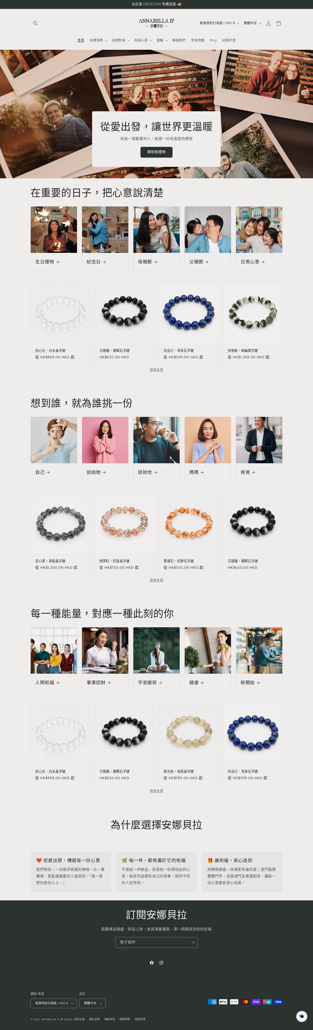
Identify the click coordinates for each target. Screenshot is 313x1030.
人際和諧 (44, 683)
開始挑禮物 (156, 152)
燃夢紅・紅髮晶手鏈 (114, 561)
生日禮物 (44, 262)
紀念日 (94, 262)
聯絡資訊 (109, 1019)
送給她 (94, 472)
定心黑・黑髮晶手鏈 (50, 561)
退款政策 (140, 1019)
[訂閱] (192, 942)
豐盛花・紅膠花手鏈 (179, 561)
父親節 (196, 262)
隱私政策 (94, 1019)
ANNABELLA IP (50, 1019)
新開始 (248, 683)
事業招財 (96, 683)
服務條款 (125, 1019)
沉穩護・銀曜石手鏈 (114, 351)
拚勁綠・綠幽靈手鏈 (243, 351)
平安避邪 (147, 683)
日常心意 (250, 262)
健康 (194, 683)
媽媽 (194, 472)
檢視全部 (156, 370)
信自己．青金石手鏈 (179, 351)
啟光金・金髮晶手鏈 (179, 772)
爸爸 (245, 472)
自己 (40, 472)
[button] (35, 23)
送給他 (145, 472)
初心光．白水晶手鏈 (50, 351)
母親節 (145, 262)
